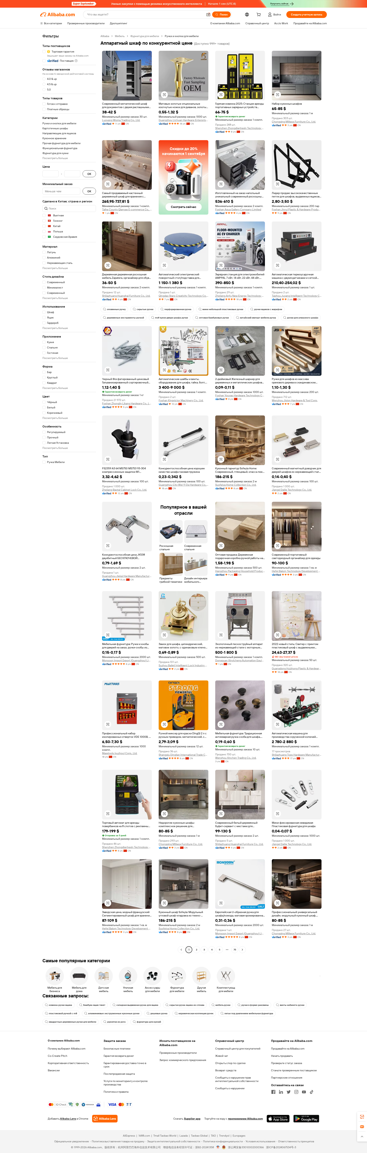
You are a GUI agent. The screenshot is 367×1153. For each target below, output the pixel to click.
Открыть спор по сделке (230, 1063)
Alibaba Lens (68, 1118)
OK (89, 173)
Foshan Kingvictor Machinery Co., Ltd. (181, 400)
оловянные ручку (116, 309)
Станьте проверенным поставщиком (294, 1070)
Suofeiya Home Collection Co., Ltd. (235, 484)
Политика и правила (116, 1091)
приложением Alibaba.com (245, 1118)
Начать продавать (282, 1055)
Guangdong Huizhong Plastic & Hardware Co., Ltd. (297, 668)
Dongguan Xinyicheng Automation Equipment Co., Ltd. (240, 660)
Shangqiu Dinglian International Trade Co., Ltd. (183, 754)
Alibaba (105, 36)
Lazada (183, 1135)
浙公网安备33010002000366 (246, 1147)
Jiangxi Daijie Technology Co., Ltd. (292, 489)
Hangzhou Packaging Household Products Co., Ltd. (240, 571)
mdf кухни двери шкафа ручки (171, 317)
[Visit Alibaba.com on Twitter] (288, 1092)
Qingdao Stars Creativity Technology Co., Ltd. (183, 295)
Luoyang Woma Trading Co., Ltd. (121, 120)
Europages (239, 1135)
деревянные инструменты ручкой (125, 317)
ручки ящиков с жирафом (268, 309)
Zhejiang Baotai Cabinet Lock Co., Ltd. (124, 489)
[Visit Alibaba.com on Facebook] (273, 1092)
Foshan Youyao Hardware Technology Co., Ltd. (240, 395)
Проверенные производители (178, 1052)
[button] (208, 14)
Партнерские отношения (286, 1077)
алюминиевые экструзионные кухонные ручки (113, 1013)
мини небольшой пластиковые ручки (222, 309)
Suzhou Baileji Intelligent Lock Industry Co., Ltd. (183, 665)
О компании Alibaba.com (64, 1040)
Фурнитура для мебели (144, 36)
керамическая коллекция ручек (196, 1013)
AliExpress (129, 1135)
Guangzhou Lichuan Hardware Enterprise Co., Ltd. (183, 120)
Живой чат (221, 1055)
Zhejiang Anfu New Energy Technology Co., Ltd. (240, 295)
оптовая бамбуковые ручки (214, 317)
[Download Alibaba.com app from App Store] (278, 1118)
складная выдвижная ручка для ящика (137, 1005)
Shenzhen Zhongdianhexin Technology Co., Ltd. (240, 128)
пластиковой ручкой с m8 (63, 1013)
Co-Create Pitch (57, 1055)
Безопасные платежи (117, 1048)
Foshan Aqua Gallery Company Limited (238, 209)
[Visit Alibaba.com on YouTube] (304, 1092)
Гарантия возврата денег (119, 1055)
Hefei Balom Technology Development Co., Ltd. (297, 571)
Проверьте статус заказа (286, 1063)
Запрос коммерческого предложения (182, 1060)
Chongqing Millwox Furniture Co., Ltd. (294, 121)
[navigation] (69, 493)
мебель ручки (222, 1005)
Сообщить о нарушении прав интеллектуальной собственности (236, 1079)
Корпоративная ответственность (68, 1063)
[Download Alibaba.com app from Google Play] (306, 1118)
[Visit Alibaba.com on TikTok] (311, 1092)
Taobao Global (199, 1135)
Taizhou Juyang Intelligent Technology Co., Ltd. (297, 295)
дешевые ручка (158, 1013)
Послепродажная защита (119, 1073)
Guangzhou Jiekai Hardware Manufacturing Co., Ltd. (127, 576)
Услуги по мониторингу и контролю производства (126, 1082)
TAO (213, 1135)
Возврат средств (225, 1070)
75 (235, 949)
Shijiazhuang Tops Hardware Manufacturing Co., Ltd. (297, 754)
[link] (362, 1117)
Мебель (120, 36)
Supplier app (192, 1118)
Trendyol (224, 1135)
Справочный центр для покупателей (237, 1048)
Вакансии (54, 1070)
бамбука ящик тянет (94, 1005)
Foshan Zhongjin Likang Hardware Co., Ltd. (127, 403)
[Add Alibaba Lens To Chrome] (105, 1118)
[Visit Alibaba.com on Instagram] (296, 1092)
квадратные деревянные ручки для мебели (72, 1021)
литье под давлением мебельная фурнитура (248, 1013)
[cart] (259, 15)
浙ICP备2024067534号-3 (281, 1147)
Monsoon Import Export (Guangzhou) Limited (127, 660)
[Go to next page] (242, 949)
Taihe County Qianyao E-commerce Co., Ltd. (127, 209)
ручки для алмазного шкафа (302, 317)
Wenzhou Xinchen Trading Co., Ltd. (235, 757)
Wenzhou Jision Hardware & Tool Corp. (294, 400)
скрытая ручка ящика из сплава (186, 1005)
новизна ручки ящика (60, 1005)
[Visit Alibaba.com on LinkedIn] (281, 1092)
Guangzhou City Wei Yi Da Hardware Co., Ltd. (183, 484)
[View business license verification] (218, 1147)
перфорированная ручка (177, 309)
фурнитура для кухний (149, 1021)
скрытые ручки (145, 309)
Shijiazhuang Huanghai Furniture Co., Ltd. (126, 295)
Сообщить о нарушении (229, 1088)
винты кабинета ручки (292, 1005)
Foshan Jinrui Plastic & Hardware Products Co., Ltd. (297, 209)
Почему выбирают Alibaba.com (66, 1048)
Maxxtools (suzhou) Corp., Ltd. (119, 753)
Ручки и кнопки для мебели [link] (182, 36)
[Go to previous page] (181, 949)
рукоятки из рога (116, 1021)
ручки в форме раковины (255, 1005)
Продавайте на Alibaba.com (287, 1048)
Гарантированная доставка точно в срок (125, 1065)
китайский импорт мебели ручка (258, 317)
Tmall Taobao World (164, 1135)
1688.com (144, 1135)
